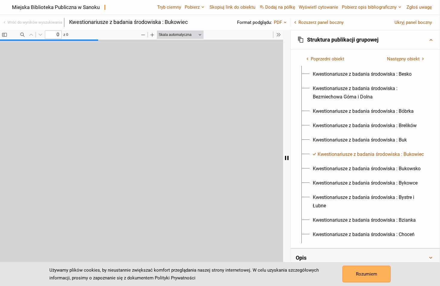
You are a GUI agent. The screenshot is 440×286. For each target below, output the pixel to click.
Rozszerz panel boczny (321, 22)
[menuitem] (362, 74)
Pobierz (192, 7)
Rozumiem (366, 274)
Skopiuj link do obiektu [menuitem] (232, 7)
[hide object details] (286, 158)
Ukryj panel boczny (413, 22)
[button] (365, 39)
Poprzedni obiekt (327, 59)
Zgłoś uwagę (419, 7)
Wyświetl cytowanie (318, 7)
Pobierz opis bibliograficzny (369, 7)
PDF (278, 22)
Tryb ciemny (169, 7)
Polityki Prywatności (175, 278)
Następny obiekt (403, 59)
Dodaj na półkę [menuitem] (280, 7)
